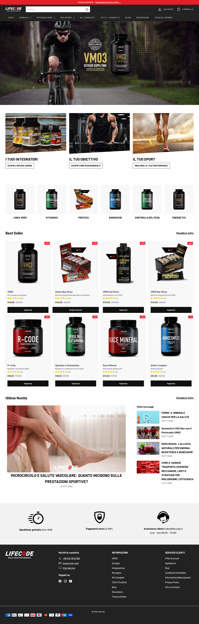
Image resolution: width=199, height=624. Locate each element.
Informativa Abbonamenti (178, 577)
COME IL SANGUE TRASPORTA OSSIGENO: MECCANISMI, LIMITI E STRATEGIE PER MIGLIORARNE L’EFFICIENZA (177, 471)
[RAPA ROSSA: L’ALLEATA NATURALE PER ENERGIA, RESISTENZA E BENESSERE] (148, 448)
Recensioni (143, 17)
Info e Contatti (172, 587)
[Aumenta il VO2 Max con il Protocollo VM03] (148, 432)
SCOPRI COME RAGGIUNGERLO (86, 165)
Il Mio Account (172, 558)
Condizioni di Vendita (175, 572)
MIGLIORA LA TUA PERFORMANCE (151, 165)
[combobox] (58, 9)
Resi (167, 568)
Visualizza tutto (185, 233)
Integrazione (45, 17)
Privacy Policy (172, 582)
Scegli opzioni (75, 310)
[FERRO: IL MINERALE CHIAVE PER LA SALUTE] (148, 417)
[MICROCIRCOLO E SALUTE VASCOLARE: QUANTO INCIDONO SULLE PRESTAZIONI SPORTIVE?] (66, 438)
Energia (24, 17)
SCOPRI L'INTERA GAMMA (19, 165)
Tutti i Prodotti (110, 17)
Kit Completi (87, 17)
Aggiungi (28, 310)
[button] (13, 298)
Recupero (67, 17)
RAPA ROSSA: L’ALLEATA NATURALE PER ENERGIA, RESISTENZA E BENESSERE (177, 448)
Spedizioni (170, 563)
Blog (128, 17)
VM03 (11, 17)
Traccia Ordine (164, 17)
